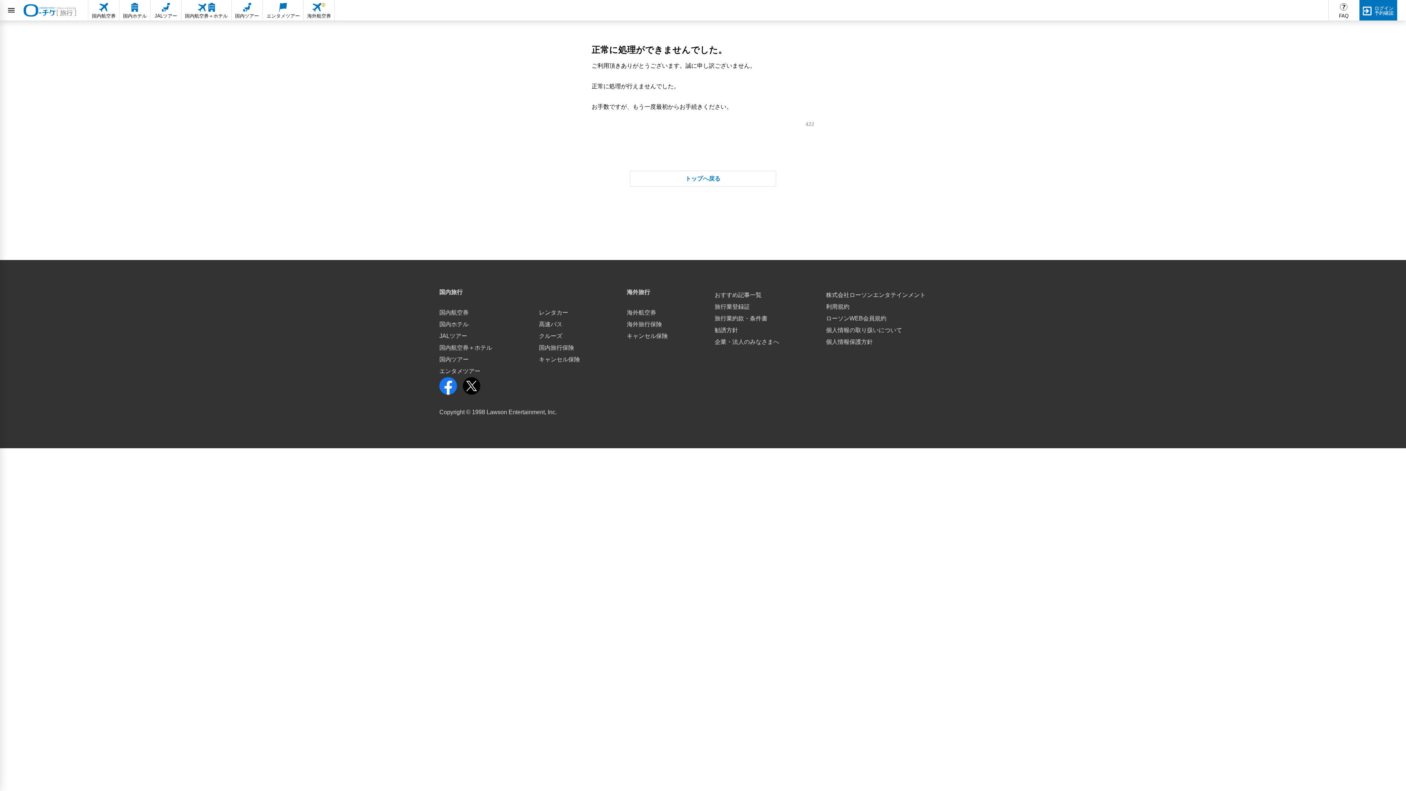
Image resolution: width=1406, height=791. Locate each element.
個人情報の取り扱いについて (864, 330)
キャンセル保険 (559, 359)
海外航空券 (641, 312)
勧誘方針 (726, 330)
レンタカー (553, 312)
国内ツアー (454, 359)
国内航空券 (454, 312)
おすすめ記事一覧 (738, 295)
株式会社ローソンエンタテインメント (876, 295)
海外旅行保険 (644, 324)
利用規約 (837, 307)
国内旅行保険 (556, 348)
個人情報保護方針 (849, 342)
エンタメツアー (459, 371)
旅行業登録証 (732, 307)
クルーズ (550, 336)
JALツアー (453, 336)
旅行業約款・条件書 (741, 318)
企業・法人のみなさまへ (747, 342)
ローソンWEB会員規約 (856, 318)
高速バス (550, 324)
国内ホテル (454, 324)
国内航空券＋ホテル (465, 348)
